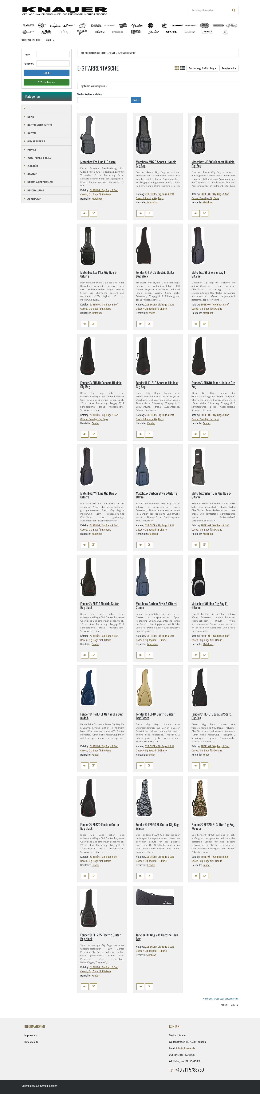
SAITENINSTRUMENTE (39, 125)
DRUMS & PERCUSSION (40, 182)
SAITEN (31, 133)
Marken (50, 40)
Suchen (136, 100)
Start (112, 53)
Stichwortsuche (31, 40)
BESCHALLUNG (35, 190)
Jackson (151, 955)
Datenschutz (31, 1042)
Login (27, 54)
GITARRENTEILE (36, 141)
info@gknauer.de (185, 1048)
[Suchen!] (233, 10)
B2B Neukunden (46, 82)
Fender (151, 312)
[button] (85, 213)
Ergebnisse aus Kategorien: (93, 86)
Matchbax (97, 198)
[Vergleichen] (93, 213)
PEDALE (31, 149)
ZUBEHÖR (32, 165)
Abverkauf (34, 198)
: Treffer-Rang (202, 68)
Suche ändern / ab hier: (90, 94)
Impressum (30, 1035)
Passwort (28, 63)
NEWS (30, 116)
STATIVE (32, 174)
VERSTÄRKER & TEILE (39, 157)
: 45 (228, 68)
